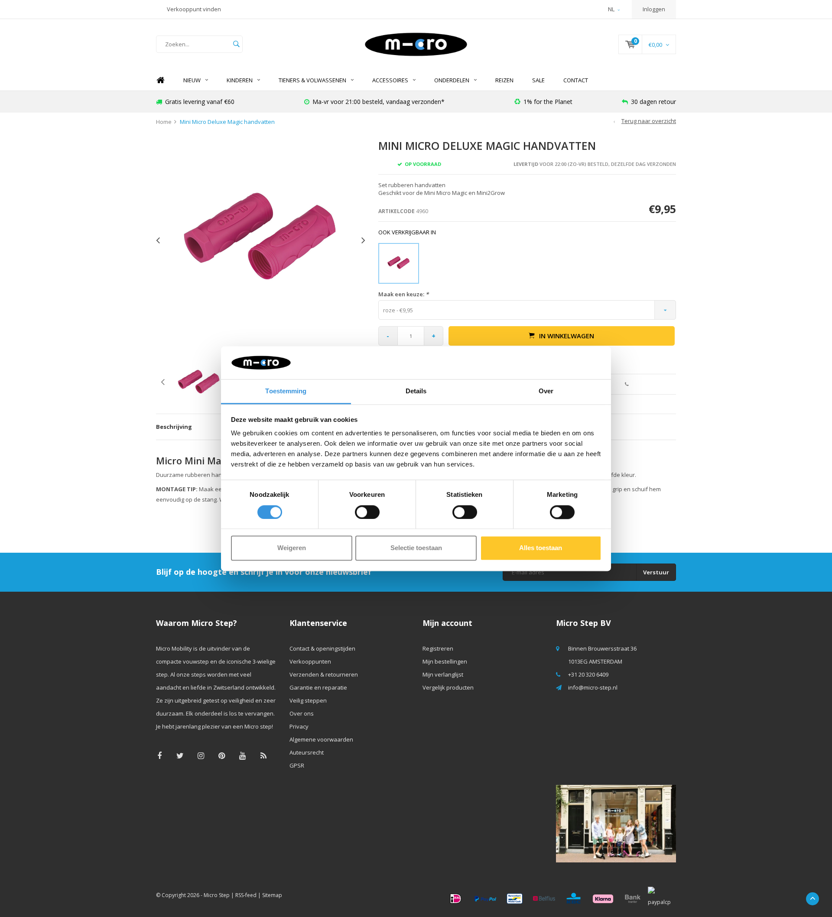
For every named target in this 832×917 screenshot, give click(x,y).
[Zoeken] (236, 44)
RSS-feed (246, 895)
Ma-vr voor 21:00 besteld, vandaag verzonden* (378, 101)
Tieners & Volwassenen (312, 80)
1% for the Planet (547, 101)
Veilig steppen (308, 700)
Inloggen (654, 9)
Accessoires (390, 80)
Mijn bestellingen (444, 661)
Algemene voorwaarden (321, 739)
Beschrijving (174, 427)
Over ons (301, 713)
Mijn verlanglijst (442, 674)
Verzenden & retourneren (323, 674)
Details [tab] (416, 391)
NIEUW (192, 80)
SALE (538, 80)
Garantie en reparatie (318, 687)
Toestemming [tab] (285, 391)
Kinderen (240, 80)
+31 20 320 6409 (588, 674)
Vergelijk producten (448, 687)
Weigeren (291, 548)
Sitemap (272, 895)
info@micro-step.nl (593, 687)
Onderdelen (451, 80)
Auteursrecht (306, 752)
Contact (575, 80)
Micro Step (217, 895)
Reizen (504, 80)
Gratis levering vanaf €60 (199, 101)
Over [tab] (546, 391)
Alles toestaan (540, 548)
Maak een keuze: (403, 294)
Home (160, 80)
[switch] (367, 512)
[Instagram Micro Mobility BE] (201, 755)
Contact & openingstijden (322, 648)
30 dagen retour (653, 101)
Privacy (299, 726)
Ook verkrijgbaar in (407, 232)
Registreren (437, 648)
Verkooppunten (310, 661)
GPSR (296, 765)
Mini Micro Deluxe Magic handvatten (227, 122)
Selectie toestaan (416, 548)
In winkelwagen (566, 335)
